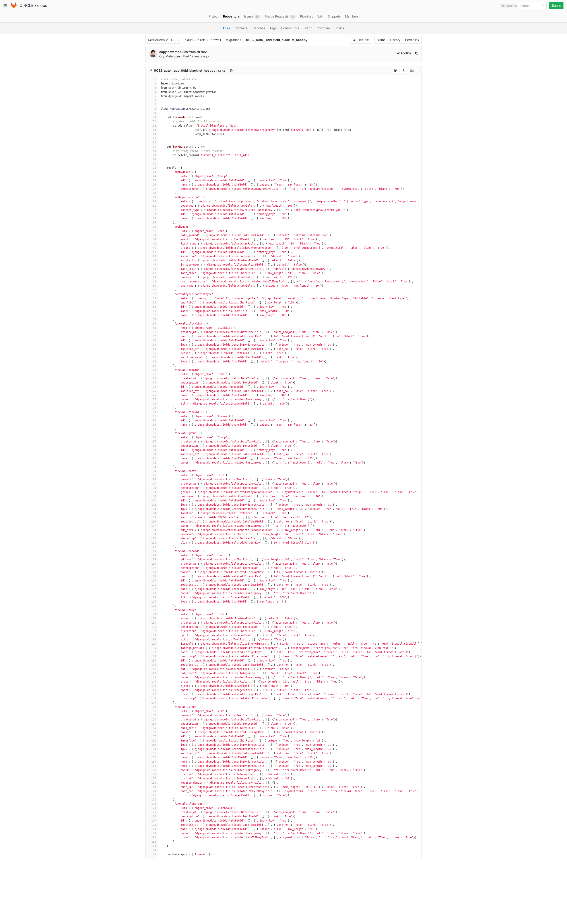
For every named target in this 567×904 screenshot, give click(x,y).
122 (153, 589)
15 (154, 138)
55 (154, 306)
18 (154, 151)
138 (153, 656)
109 (153, 534)
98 (154, 487)
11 (154, 121)
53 (154, 298)
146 (153, 690)
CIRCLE (26, 5)
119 (153, 576)
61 (154, 332)
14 (154, 134)
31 (154, 205)
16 (154, 142)
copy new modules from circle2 (183, 52)
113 (153, 551)
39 (154, 239)
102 (153, 504)
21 (154, 163)
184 (153, 850)
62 (154, 336)
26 (154, 184)
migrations (233, 40)
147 (153, 694)
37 (154, 231)
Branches (258, 28)
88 (154, 445)
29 (154, 197)
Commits (241, 28)
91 (154, 458)
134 (153, 639)
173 (153, 803)
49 (154, 281)
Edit (413, 70)
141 (153, 669)
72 (154, 378)
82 (154, 420)
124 (153, 597)
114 (153, 555)
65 (154, 348)
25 (154, 180)
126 (153, 605)
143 (153, 677)
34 (154, 218)
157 (153, 736)
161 (153, 753)
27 (154, 188)
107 (153, 525)
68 (154, 361)
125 (153, 601)
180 (153, 833)
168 (153, 782)
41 (154, 247)
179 (153, 829)
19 (154, 155)
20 (154, 159)
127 (153, 610)
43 (154, 256)
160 (153, 749)
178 (153, 824)
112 (153, 546)
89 (154, 450)
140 (153, 664)
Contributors (290, 28)
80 (154, 412)
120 (153, 580)
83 (154, 424)
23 (154, 172)
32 (154, 209)
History (395, 40)
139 (153, 660)
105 (153, 517)
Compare (323, 28)
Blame (381, 40)
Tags (273, 28)
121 (153, 584)
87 (154, 441)
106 (153, 521)
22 (154, 167)
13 (154, 129)
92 (154, 462)
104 (153, 513)
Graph (307, 28)
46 (154, 268)
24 (154, 176)
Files (226, 28)
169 (153, 787)
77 (154, 399)
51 (154, 290)
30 (154, 201)
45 (154, 264)
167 (153, 778)
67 (154, 357)
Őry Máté (166, 56)
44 (154, 260)
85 (154, 433)
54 (154, 302)
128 (153, 614)
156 (153, 732)
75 (154, 391)
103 (153, 509)
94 (154, 471)
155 (153, 728)
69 (154, 365)
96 (154, 479)
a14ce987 (404, 53)
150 (153, 706)
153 (153, 719)
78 (154, 403)
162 (153, 757)
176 (153, 816)
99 (154, 492)
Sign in (556, 5)
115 (153, 559)
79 (154, 407)
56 (154, 311)
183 (153, 845)
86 (154, 437)
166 (153, 774)
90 (154, 454)
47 (154, 273)
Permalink (412, 40)
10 (154, 117)
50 (154, 285)
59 (154, 323)
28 (154, 193)
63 (154, 340)
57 (154, 315)
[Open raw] (403, 70)
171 (153, 795)
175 (153, 812)
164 (153, 765)
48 (154, 277)
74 (154, 386)
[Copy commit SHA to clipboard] (416, 53)
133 (153, 635)
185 (153, 854)
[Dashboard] (14, 7)
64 (154, 344)
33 (154, 214)
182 (153, 841)
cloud (42, 5)
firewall (216, 40)
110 (153, 538)
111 (153, 542)
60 (154, 327)
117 (153, 567)
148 (153, 698)
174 (153, 808)
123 (153, 593)
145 (153, 685)
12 (154, 125)
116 (153, 563)
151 (153, 711)
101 (153, 500)
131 (153, 626)
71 (154, 374)
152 (153, 715)
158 (153, 740)
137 (153, 652)
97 (154, 483)
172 (153, 799)
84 (154, 428)
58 (154, 319)
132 (153, 631)
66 (154, 353)
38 (154, 235)
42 (154, 252)
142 (153, 673)
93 (154, 466)
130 (153, 622)
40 (154, 243)
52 (154, 294)
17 (154, 146)
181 (153, 837)
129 (153, 618)
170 (153, 791)
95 (154, 475)
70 (154, 370)
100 (153, 496)
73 (154, 382)
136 (153, 648)
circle (202, 40)
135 (153, 643)
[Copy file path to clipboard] (231, 70)
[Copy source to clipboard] (396, 70)
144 (153, 681)
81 (154, 416)
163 (153, 761)
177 (153, 820)
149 (153, 702)
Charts (339, 28)
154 (153, 723)
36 (154, 226)
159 (153, 744)
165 (153, 770)
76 (154, 395)
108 (153, 530)
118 (153, 572)
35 (154, 222)
